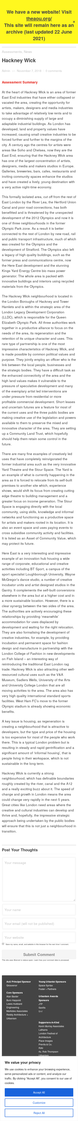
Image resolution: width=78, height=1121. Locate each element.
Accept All (39, 1092)
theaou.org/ (39, 18)
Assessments (12, 51)
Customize (39, 1102)
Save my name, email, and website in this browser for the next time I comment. (37, 944)
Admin (6, 70)
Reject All (39, 1113)
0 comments (54, 70)
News (28, 51)
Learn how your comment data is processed (51, 960)
